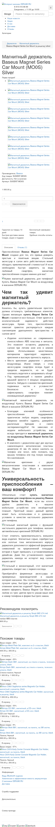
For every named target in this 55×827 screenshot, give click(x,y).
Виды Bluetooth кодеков (12, 775)
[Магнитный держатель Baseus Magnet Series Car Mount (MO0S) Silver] (30, 82)
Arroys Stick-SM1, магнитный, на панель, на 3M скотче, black (26, 732)
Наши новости (13, 18)
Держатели (12, 43)
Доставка (11, 26)
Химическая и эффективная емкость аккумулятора (24, 778)
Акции (10, 21)
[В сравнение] (42, 221)
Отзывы (10, 29)
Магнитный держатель (29, 43)
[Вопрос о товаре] (36, 221)
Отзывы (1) (22, 247)
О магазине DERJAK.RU (12, 781)
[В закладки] (39, 221)
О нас (9, 23)
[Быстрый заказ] (14, 655)
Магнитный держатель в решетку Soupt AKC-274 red (23, 616)
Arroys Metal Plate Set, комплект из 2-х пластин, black (23, 648)
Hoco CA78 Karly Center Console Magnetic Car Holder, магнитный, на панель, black (23, 756)
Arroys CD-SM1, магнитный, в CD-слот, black (19, 711)
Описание (8, 247)
